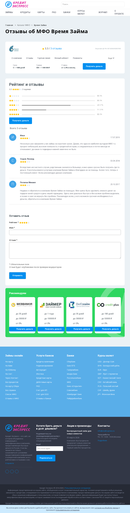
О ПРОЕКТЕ (119, 12)
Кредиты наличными (45, 361)
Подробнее (102, 440)
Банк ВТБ (71, 365)
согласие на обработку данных (106, 508)
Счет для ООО (42, 394)
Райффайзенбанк (74, 398)
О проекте (9, 463)
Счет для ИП (41, 390)
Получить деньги (94, 66)
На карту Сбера (12, 386)
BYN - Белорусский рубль (109, 365)
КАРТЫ (41, 12)
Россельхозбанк (74, 378)
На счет (8, 374)
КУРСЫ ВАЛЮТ (81, 12)
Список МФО (10, 394)
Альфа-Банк (72, 374)
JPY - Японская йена (106, 394)
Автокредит (41, 370)
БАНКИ (66, 12)
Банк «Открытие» (74, 386)
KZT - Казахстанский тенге (109, 378)
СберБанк (71, 361)
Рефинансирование (44, 365)
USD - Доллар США (106, 361)
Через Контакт (11, 378)
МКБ (69, 382)
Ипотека (40, 374)
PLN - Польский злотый (108, 386)
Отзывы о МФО (12, 398)
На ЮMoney (10, 370)
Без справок (10, 390)
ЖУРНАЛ (103, 12)
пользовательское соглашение (67, 510)
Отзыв (13, 240)
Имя (12, 227)
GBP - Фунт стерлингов (108, 374)
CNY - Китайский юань (107, 382)
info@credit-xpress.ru (106, 431)
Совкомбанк (72, 390)
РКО (54, 12)
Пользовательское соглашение (78, 488)
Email (38, 444)
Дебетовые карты (44, 382)
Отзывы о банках (43, 398)
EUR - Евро (102, 370)
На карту (9, 361)
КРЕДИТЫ (25, 12)
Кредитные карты (43, 378)
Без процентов (11, 382)
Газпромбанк (72, 370)
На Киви (8, 365)
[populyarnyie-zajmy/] (23, 48)
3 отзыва (56, 48)
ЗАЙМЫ (9, 12)
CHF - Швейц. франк (106, 390)
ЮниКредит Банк (74, 394)
